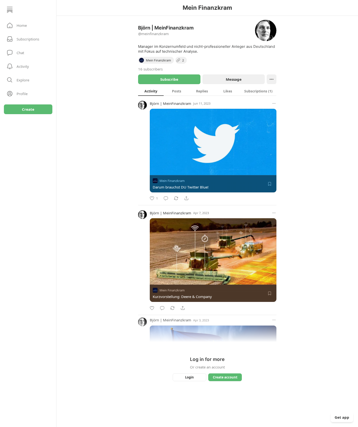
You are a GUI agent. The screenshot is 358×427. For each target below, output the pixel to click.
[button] (28, 25)
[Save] (269, 184)
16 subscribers (150, 69)
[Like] (152, 308)
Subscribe (169, 79)
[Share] (186, 198)
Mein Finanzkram (172, 181)
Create (28, 109)
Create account (225, 377)
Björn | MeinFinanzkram (170, 103)
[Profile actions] (271, 79)
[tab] (151, 91)
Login (189, 377)
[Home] (10, 10)
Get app (342, 417)
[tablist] (207, 91)
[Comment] (166, 198)
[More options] (274, 103)
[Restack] (176, 198)
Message (234, 79)
